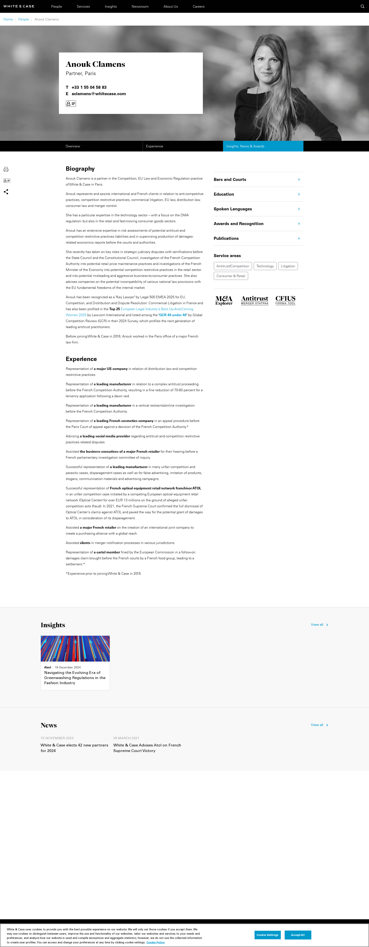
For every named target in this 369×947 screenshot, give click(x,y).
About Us (171, 6)
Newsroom (140, 6)
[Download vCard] (71, 103)
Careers (199, 6)
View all (317, 625)
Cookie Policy (155, 942)
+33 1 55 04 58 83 (89, 87)
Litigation (288, 266)
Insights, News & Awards (245, 146)
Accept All (298, 935)
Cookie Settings (267, 935)
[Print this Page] (6, 169)
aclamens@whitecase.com (99, 93)
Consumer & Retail (231, 276)
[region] (184, 935)
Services (83, 6)
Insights (111, 6)
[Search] (362, 6)
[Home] (18, 6)
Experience (154, 146)
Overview (73, 146)
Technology (265, 266)
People (56, 6)
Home (8, 19)
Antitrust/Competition (233, 266)
